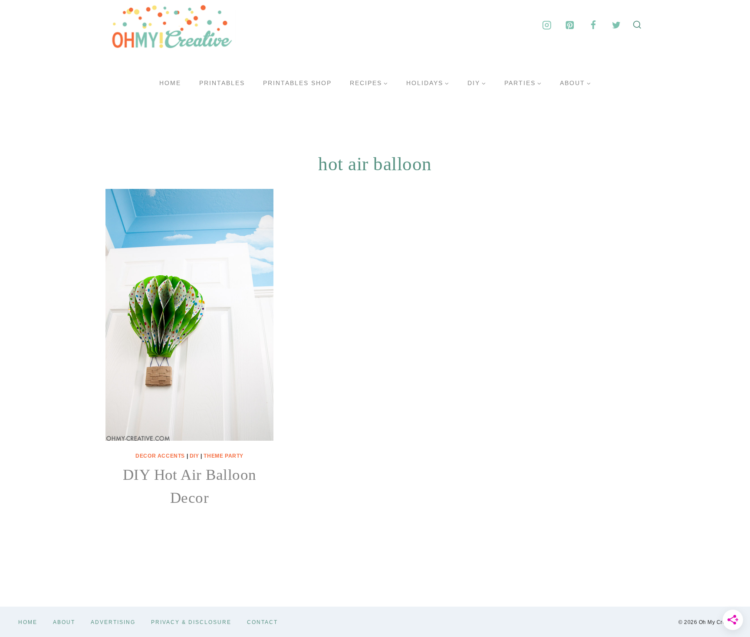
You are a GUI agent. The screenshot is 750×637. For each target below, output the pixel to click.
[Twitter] (616, 25)
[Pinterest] (570, 25)
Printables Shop (297, 82)
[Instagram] (546, 25)
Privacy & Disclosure (191, 622)
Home (170, 82)
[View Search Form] (637, 25)
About (64, 622)
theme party (223, 456)
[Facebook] (593, 25)
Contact (262, 622)
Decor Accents (160, 456)
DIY (194, 456)
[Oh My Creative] (170, 25)
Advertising (113, 622)
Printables (222, 82)
